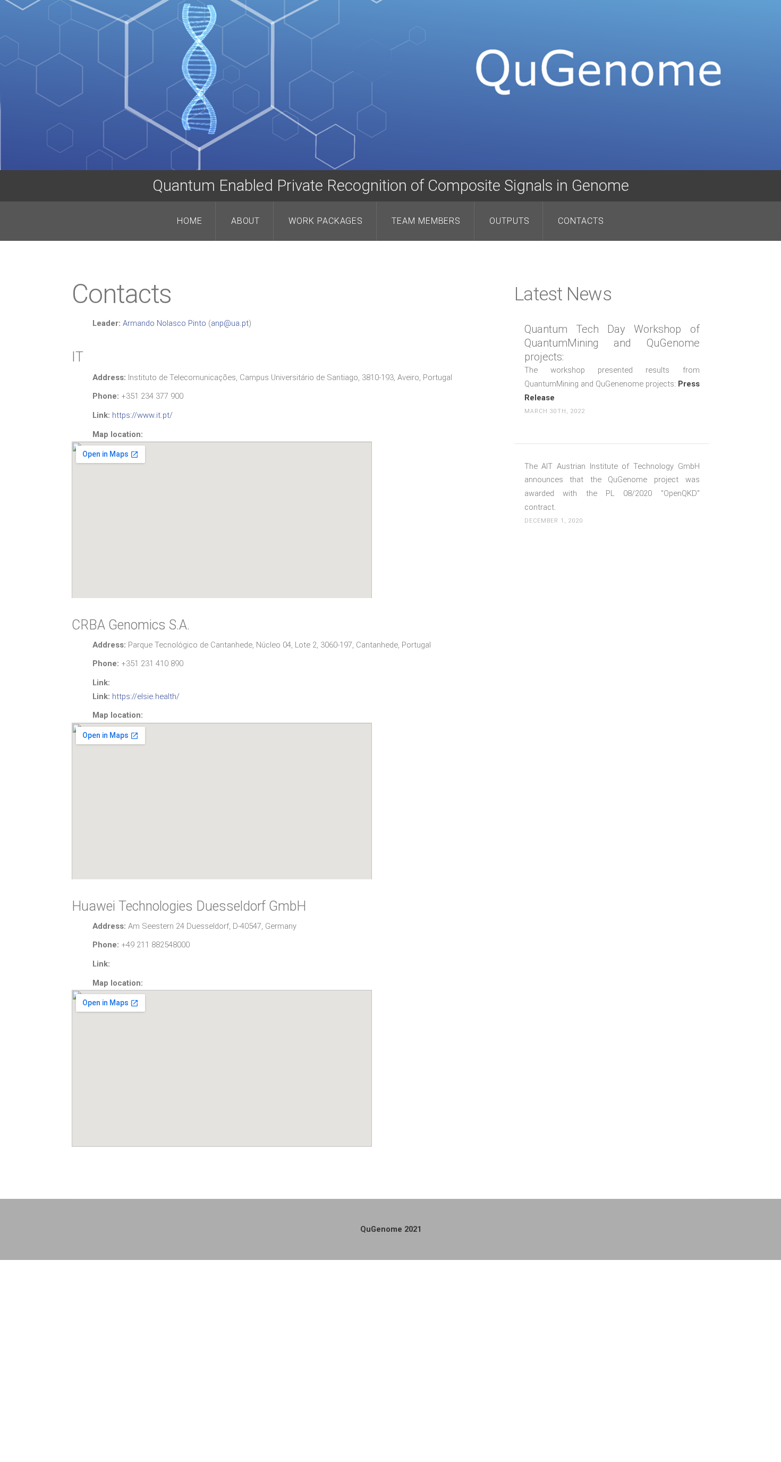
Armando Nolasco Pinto (164, 323)
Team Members (426, 221)
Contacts (581, 221)
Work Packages (325, 221)
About (245, 221)
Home (189, 221)
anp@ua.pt (230, 323)
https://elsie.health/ (145, 696)
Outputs (509, 221)
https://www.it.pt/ (141, 415)
